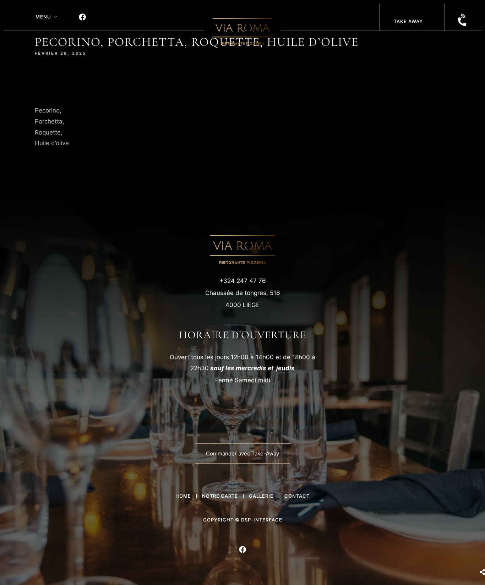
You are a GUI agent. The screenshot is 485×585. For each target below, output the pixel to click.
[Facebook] (82, 17)
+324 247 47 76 (242, 280)
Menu (43, 17)
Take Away (408, 21)
